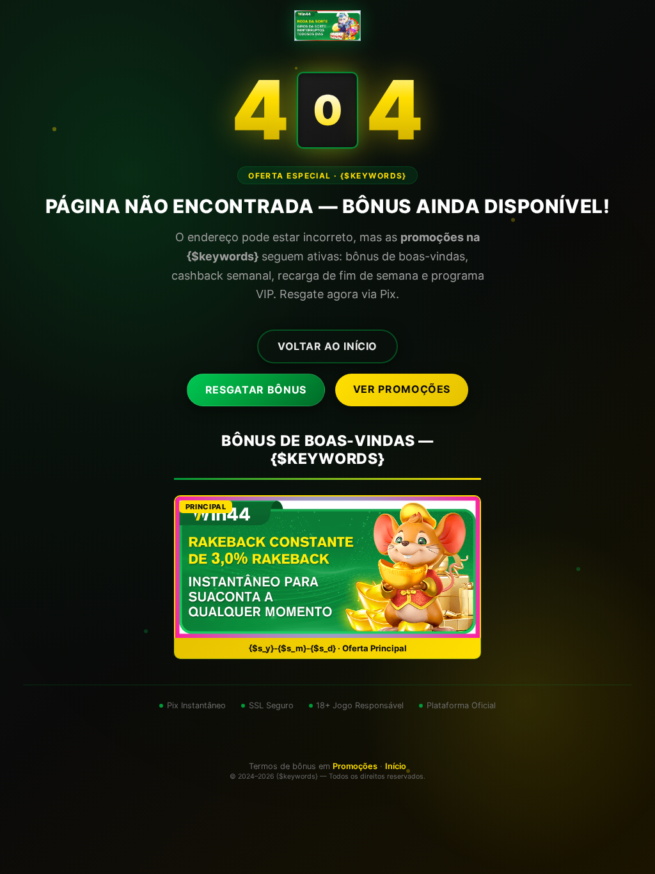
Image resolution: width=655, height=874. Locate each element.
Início (395, 766)
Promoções (355, 766)
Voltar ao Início (327, 346)
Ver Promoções (401, 389)
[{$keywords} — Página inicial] (327, 25)
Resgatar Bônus (255, 389)
